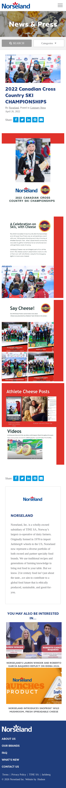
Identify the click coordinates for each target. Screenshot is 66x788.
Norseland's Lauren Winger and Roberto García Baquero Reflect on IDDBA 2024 (34, 664)
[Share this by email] (41, 119)
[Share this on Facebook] (15, 119)
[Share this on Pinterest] (34, 119)
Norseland (14, 107)
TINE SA (34, 774)
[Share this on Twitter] (22, 119)
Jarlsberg (46, 774)
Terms (5, 774)
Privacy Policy (18, 774)
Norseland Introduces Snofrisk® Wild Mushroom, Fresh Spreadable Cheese (33, 710)
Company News (38, 107)
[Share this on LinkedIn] (28, 119)
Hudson (41, 779)
